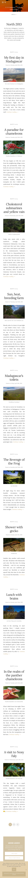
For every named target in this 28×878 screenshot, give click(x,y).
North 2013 (14, 52)
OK (14, 869)
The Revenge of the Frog (14, 461)
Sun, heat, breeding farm (14, 296)
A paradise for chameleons (14, 131)
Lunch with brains (14, 596)
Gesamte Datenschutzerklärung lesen (14, 874)
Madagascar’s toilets (14, 377)
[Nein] (26, 869)
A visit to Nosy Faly (14, 754)
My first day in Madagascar (14, 59)
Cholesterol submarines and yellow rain (14, 208)
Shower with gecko (14, 529)
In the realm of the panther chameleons (14, 675)
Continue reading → (12, 112)
